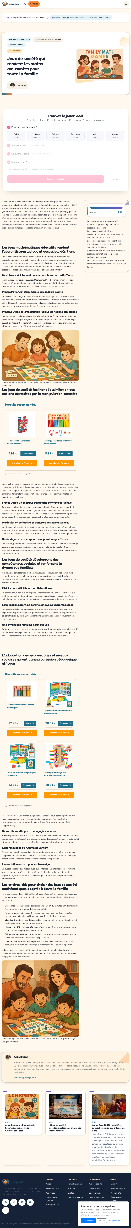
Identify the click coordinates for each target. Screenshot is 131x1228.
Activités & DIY (52, 1205)
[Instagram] (13, 1202)
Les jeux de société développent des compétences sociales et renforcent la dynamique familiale (104, 244)
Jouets (48, 1184)
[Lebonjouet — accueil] (11, 4)
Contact (34, 3)
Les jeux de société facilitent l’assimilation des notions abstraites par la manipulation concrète (105, 234)
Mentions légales (118, 1188)
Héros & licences (75, 1184)
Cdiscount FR (28, 453)
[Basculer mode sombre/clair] (25, 4)
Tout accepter (88, 1221)
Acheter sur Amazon (22, 463)
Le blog (71, 1193)
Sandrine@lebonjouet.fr (25, 1077)
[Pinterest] (22, 1202)
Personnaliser (114, 1221)
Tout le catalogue (75, 1197)
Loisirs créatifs (95, 1193)
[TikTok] (5, 1210)
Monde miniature (96, 1197)
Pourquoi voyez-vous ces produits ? (19, 474)
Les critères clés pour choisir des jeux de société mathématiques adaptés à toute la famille (106, 263)
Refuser (102, 1221)
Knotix (70, 1223)
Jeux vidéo (50, 1193)
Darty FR (30, 723)
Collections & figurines (52, 1199)
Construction (94, 1188)
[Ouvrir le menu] (126, 4)
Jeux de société (15, 51)
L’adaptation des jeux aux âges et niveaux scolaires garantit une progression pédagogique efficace (106, 254)
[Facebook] (5, 1202)
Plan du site (116, 1193)
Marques (71, 1188)
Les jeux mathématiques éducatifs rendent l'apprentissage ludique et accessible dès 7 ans (103, 224)
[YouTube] (30, 1202)
